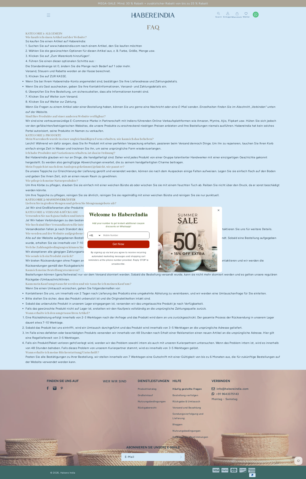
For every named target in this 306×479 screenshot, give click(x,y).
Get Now (118, 244)
